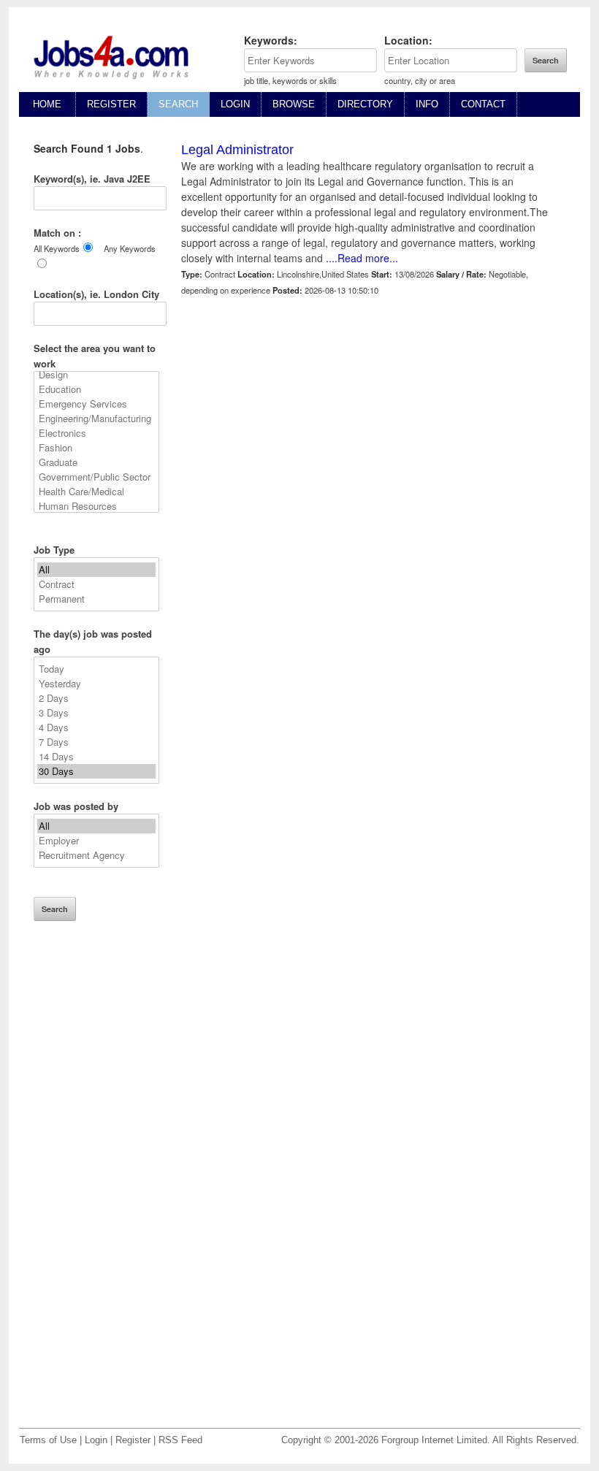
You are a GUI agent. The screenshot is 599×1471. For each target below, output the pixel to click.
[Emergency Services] (96, 404)
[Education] (96, 389)
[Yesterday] (96, 683)
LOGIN (235, 104)
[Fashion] (96, 447)
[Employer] (96, 840)
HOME (47, 104)
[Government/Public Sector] (96, 477)
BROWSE (293, 104)
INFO (427, 104)
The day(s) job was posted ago (93, 641)
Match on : (57, 233)
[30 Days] (96, 771)
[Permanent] (96, 599)
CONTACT (483, 104)
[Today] (96, 669)
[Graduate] (96, 462)
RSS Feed (180, 1440)
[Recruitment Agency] (96, 855)
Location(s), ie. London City (96, 294)
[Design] (96, 374)
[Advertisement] (96, 1185)
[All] (96, 569)
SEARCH (178, 104)
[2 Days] (96, 698)
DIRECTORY (365, 104)
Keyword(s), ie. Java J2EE (92, 179)
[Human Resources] (96, 506)
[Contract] (96, 584)
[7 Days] (96, 742)
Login (96, 1440)
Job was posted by (76, 806)
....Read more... (362, 258)
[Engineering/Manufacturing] (96, 418)
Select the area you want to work (95, 355)
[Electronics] (96, 433)
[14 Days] (96, 756)
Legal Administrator (237, 149)
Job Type (54, 550)
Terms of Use (48, 1440)
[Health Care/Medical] (96, 491)
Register (132, 1440)
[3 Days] (96, 713)
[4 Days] (96, 727)
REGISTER (111, 104)
